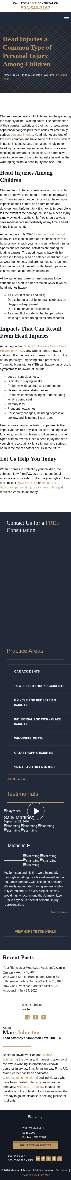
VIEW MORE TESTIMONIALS (35, 931)
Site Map (45, 1174)
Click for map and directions (35, 1145)
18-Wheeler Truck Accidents (39, 686)
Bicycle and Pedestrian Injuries (35, 703)
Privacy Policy (29, 1174)
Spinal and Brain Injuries (36, 767)
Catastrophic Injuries (33, 752)
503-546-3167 (16, 1155)
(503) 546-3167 (27, 482)
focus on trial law (33, 1086)
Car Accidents (27, 671)
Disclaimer (62, 1170)
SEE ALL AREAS (17, 779)
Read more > (58, 912)
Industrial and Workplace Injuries (37, 722)
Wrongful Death (29, 738)
